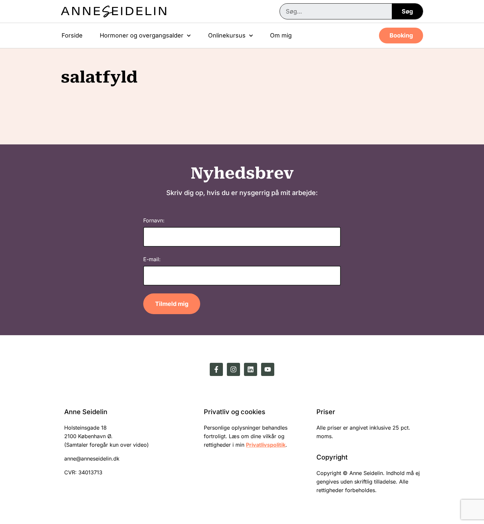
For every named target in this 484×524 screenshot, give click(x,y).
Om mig (281, 35)
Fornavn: (154, 220)
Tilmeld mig (171, 303)
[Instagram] (233, 369)
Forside (72, 35)
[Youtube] (267, 369)
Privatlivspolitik (265, 444)
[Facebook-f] (216, 369)
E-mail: (152, 259)
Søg (407, 11)
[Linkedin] (250, 369)
